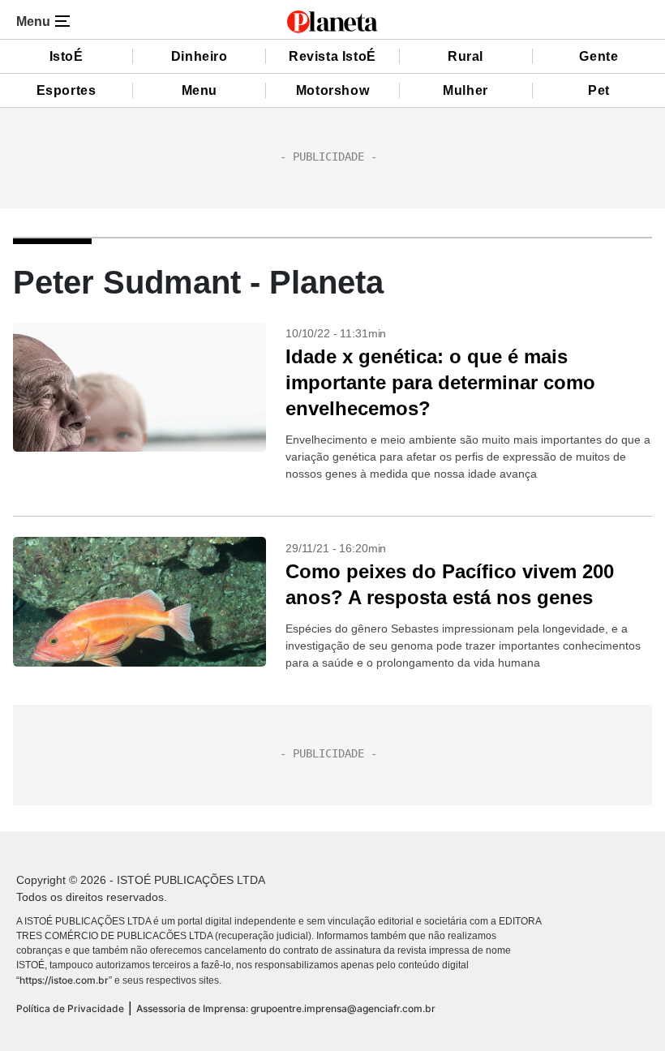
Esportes (66, 90)
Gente (598, 56)
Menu (199, 90)
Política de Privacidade (70, 1008)
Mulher (465, 90)
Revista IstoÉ (332, 56)
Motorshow (332, 90)
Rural (465, 56)
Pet (599, 90)
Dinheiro (199, 56)
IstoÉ (66, 56)
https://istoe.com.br (64, 980)
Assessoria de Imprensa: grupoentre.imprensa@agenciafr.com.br (285, 1008)
